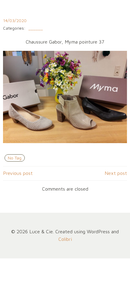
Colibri (65, 239)
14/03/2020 (15, 20)
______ (35, 28)
